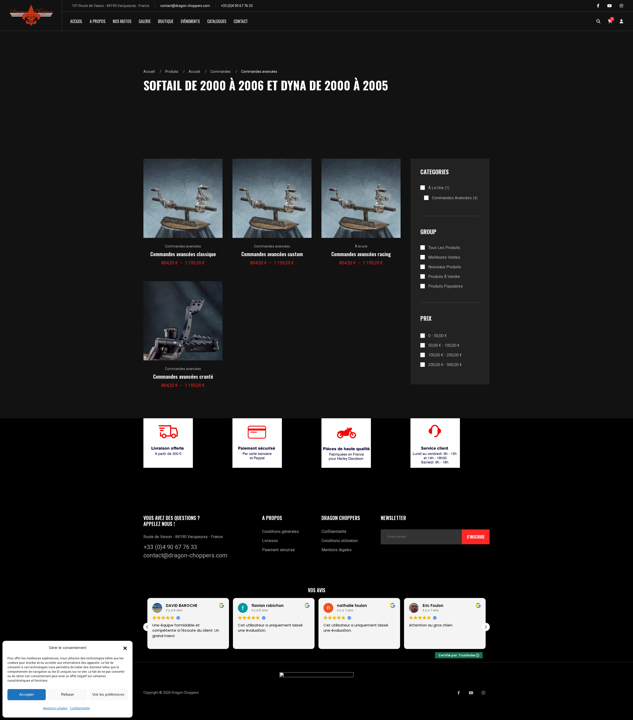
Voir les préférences (108, 694)
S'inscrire (476, 537)
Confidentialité (80, 708)
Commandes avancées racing (361, 254)
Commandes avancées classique (183, 254)
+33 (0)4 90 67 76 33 (237, 6)
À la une (361, 246)
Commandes (220, 72)
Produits (171, 72)
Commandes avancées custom (272, 254)
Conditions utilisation (339, 540)
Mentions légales (336, 549)
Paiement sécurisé (278, 549)
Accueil (149, 72)
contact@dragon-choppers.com (185, 6)
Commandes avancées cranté (183, 376)
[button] (125, 647)
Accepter (26, 694)
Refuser (67, 694)
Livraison (270, 540)
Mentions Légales (55, 708)
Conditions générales (280, 531)
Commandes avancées (183, 246)
